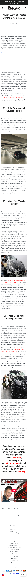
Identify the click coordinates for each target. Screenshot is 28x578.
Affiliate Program (14, 530)
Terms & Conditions (14, 545)
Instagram (15, 560)
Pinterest (14, 558)
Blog (14, 538)
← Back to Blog (14, 515)
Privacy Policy (14, 551)
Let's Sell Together (14, 525)
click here (17, 457)
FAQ (14, 536)
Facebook (15, 556)
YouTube (14, 562)
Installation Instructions (14, 534)
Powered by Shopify (14, 567)
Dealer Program (14, 528)
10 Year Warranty (14, 549)
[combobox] (5, 575)
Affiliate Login (14, 532)
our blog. (22, 472)
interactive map (13, 463)
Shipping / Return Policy (14, 547)
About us (14, 553)
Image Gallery (14, 543)
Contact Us (14, 541)
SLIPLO (16, 566)
